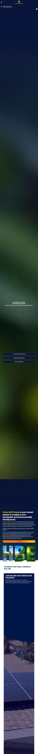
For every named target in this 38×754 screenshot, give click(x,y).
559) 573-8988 (8, 6)
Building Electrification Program (19, 357)
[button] (36, 9)
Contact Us (19, 541)
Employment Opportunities (19, 361)
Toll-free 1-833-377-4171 (7, 7)
